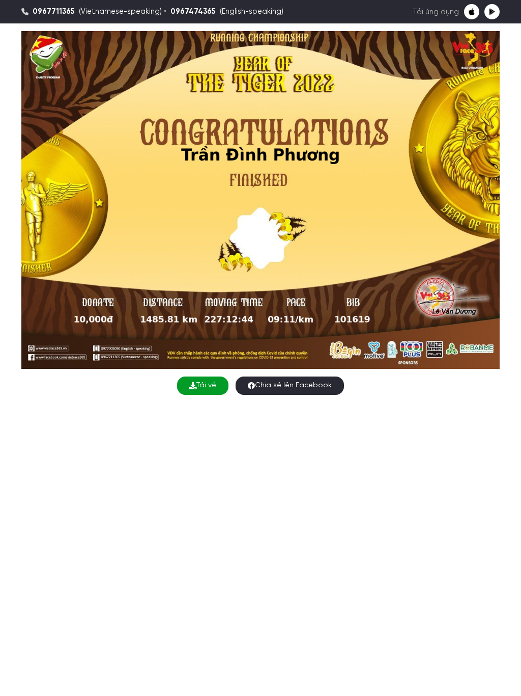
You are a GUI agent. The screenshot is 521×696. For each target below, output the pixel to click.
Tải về (206, 385)
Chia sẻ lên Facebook (293, 385)
